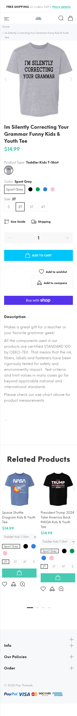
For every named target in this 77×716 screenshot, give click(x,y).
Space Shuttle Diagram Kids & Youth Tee (19, 517)
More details (61, 7)
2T (20, 207)
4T (43, 207)
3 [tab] (43, 607)
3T (31, 207)
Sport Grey (14, 189)
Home (6, 26)
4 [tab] (49, 607)
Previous (4, 489)
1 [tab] (30, 607)
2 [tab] (37, 607)
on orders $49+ (38, 7)
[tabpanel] (19, 525)
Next (73, 489)
